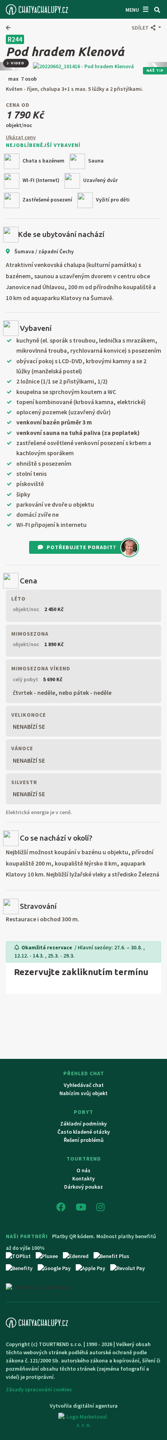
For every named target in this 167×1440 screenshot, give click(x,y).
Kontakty (83, 1178)
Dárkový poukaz (83, 1186)
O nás (83, 1170)
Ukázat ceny (21, 137)
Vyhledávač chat (84, 1084)
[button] (146, 27)
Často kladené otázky (83, 1131)
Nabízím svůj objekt (83, 1093)
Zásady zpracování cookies (39, 1389)
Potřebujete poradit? (81, 547)
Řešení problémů (84, 1139)
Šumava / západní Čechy (43, 251)
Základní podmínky (83, 1123)
